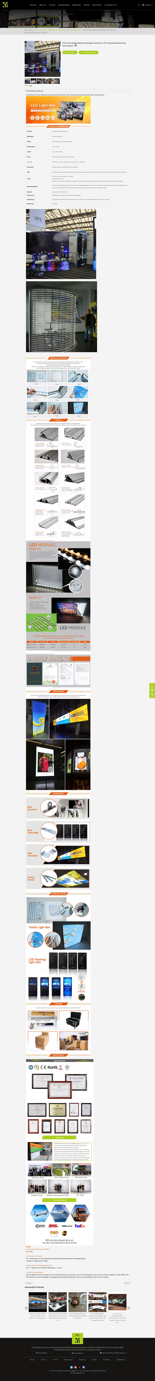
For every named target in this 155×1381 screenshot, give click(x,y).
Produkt (52, 5)
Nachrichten (97, 5)
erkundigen (71, 52)
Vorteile (86, 5)
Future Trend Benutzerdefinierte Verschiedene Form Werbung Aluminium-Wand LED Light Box (57, 1318)
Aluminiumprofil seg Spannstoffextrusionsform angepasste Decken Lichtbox (117, 1316)
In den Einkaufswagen (88, 52)
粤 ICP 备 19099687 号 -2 (77, 1373)
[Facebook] (83, 1367)
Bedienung (77, 5)
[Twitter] (79, 1367)
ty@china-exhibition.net (108, 1353)
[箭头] (77, 1335)
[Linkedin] (71, 1367)
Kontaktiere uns (111, 5)
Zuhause (33, 5)
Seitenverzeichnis (101, 1371)
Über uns (42, 5)
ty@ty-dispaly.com (121, 1353)
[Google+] (75, 1367)
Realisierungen (64, 5)
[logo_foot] (77, 1341)
